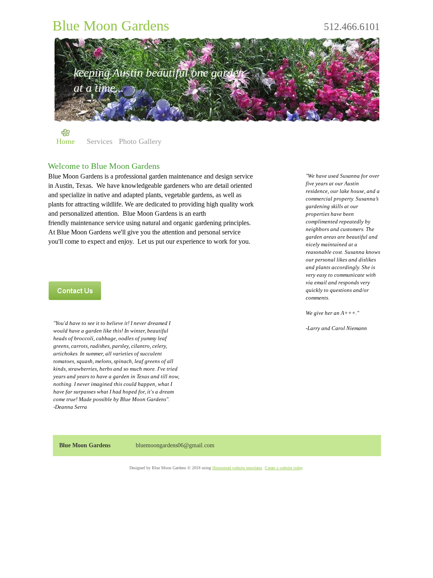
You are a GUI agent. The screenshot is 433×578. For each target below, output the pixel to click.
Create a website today (283, 467)
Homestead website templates (237, 467)
